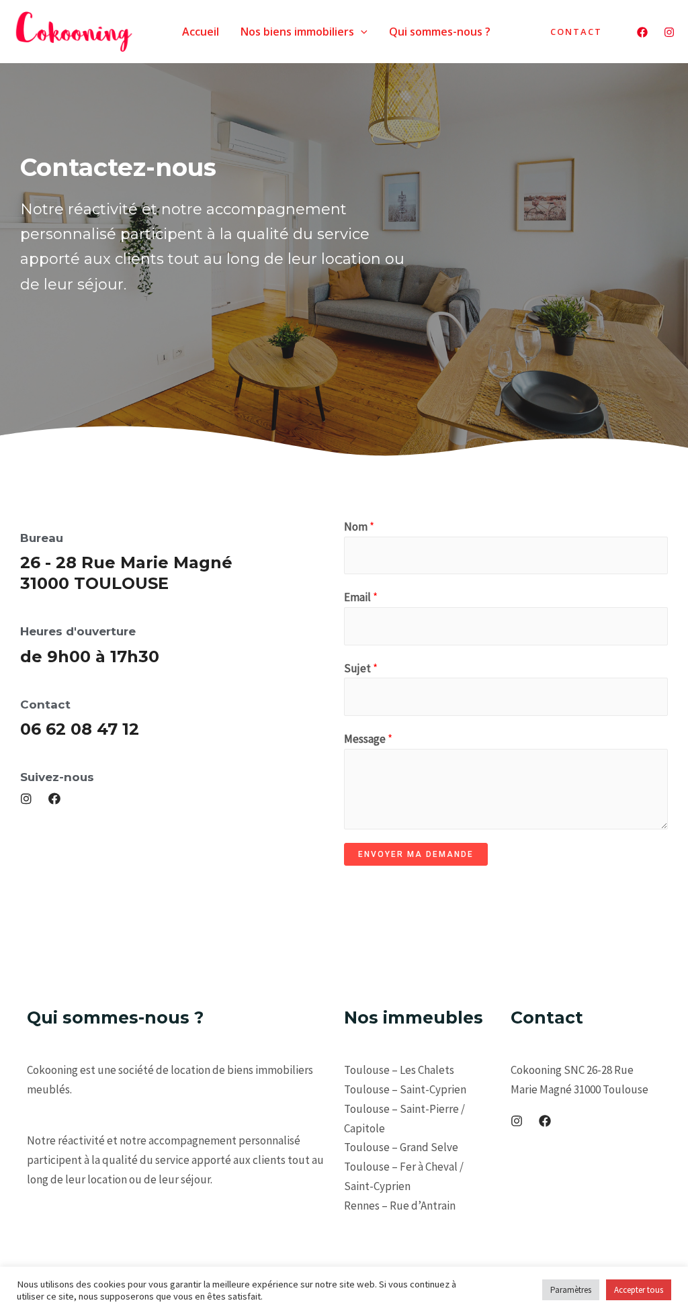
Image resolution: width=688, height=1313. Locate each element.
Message (368, 738)
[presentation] (361, 31)
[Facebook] (642, 32)
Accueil (200, 31)
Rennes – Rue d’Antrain (400, 1205)
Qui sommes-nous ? (439, 31)
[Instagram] (669, 32)
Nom (359, 526)
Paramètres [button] (570, 1290)
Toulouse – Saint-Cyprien (405, 1089)
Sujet (361, 668)
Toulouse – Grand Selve (401, 1147)
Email (361, 597)
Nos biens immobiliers (297, 31)
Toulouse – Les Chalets (399, 1069)
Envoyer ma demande (416, 854)
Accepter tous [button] (638, 1290)
